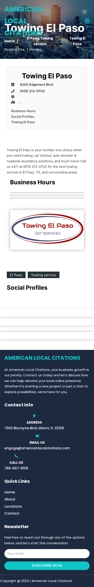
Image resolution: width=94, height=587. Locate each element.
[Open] (87, 21)
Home (9, 492)
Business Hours (23, 111)
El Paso (16, 275)
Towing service (43, 275)
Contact (11, 513)
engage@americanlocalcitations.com (37, 448)
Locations (13, 506)
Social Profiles (22, 117)
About (9, 499)
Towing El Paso (23, 122)
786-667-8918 (16, 468)
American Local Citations (23, 21)
